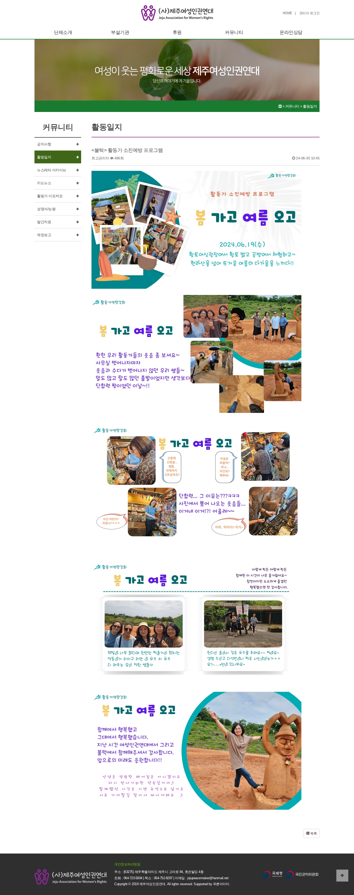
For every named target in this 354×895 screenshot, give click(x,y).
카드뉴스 (44, 183)
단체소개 (63, 32)
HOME (287, 13)
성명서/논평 (46, 209)
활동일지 (44, 157)
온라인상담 (291, 32)
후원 (177, 32)
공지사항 (44, 144)
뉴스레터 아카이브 (51, 170)
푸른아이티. (221, 884)
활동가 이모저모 (49, 196)
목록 (313, 833)
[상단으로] (342, 875)
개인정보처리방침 (127, 864)
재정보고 (44, 235)
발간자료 (44, 222)
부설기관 (120, 32)
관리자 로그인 (309, 13)
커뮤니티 (234, 32)
